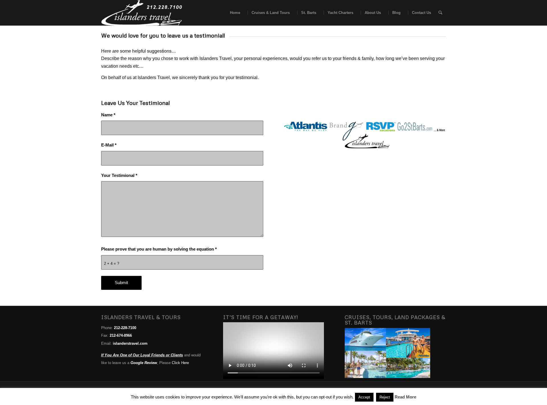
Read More (405, 396)
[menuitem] (233, 13)
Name (108, 115)
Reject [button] (384, 397)
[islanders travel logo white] (141, 13)
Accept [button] (364, 397)
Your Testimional (119, 175)
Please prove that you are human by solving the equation (159, 249)
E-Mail (109, 145)
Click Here (180, 363)
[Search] (440, 13)
